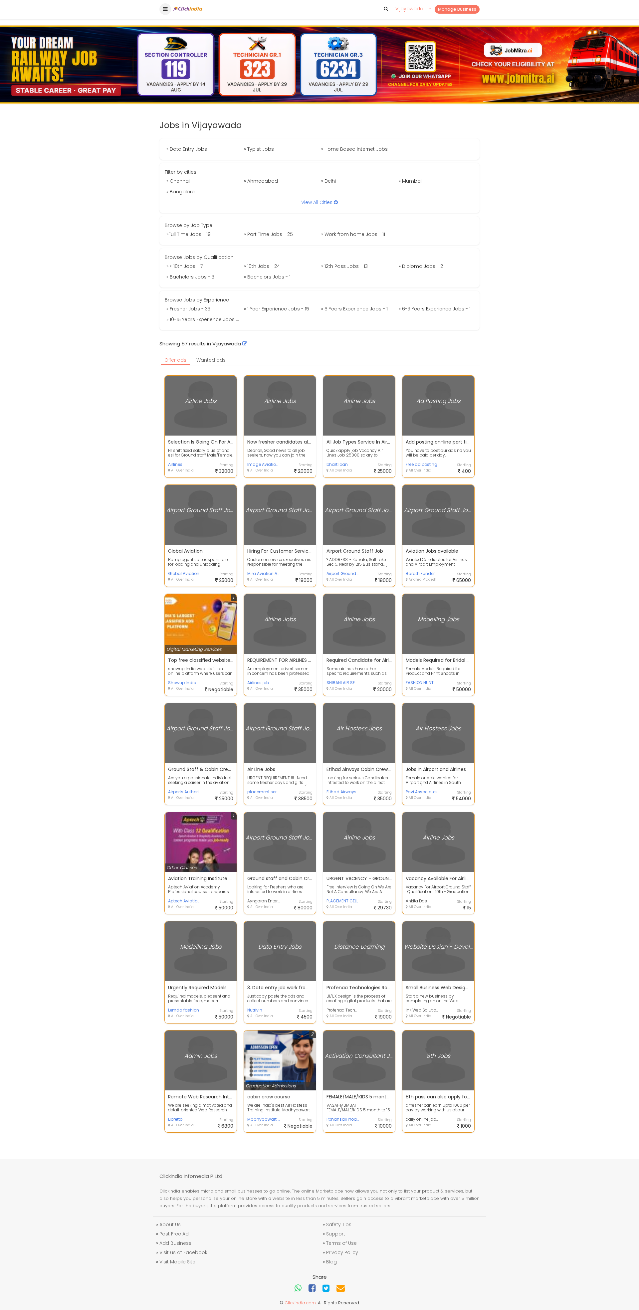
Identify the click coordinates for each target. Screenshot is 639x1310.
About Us (170, 1224)
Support (335, 1233)
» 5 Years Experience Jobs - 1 (354, 308)
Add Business (175, 1243)
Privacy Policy (342, 1252)
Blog (331, 1261)
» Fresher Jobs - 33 (188, 308)
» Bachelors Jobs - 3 (190, 277)
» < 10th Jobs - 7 (184, 266)
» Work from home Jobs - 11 (353, 234)
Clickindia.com (300, 1303)
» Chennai (178, 181)
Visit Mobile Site (177, 1261)
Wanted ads (211, 360)
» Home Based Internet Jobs (354, 149)
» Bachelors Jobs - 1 (267, 277)
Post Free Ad (174, 1233)
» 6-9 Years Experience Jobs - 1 (435, 308)
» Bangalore (180, 191)
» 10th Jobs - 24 (262, 266)
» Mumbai (410, 181)
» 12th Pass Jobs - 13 (344, 266)
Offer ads (175, 360)
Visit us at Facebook (183, 1252)
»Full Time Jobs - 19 (188, 234)
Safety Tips (338, 1224)
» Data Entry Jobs (186, 149)
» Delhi (328, 181)
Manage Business (457, 9)
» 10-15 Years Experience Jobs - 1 (203, 319)
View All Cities (317, 202)
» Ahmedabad (261, 181)
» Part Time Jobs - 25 (268, 234)
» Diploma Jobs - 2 (421, 266)
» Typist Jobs (259, 149)
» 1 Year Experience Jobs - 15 (276, 308)
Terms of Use (341, 1243)
